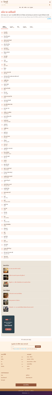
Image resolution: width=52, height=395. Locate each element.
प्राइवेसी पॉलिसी (21, 390)
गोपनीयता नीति (23, 349)
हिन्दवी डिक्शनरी (29, 377)
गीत (18, 27)
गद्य (28, 7)
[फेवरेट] (2, 33)
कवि (22, 7)
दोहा (12, 364)
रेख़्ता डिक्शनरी (4, 377)
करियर (28, 366)
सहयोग (28, 369)
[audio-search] (50, 5)
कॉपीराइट (32, 390)
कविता (5, 27)
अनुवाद (25, 27)
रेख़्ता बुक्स (3, 380)
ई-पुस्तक (31, 7)
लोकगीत (12, 366)
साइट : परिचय (29, 357)
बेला (20, 7)
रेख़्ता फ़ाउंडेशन (16, 349)
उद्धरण (12, 27)
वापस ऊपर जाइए (27, 340)
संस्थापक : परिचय (30, 359)
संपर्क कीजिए (29, 364)
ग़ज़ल (31, 27)
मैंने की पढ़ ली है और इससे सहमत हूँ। (25, 349)
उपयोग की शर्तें (27, 390)
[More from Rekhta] (50, 2)
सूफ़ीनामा (27, 375)
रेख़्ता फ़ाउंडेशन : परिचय (31, 361)
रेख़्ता (2, 375)
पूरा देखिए (49, 18)
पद (12, 361)
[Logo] (5, 2)
